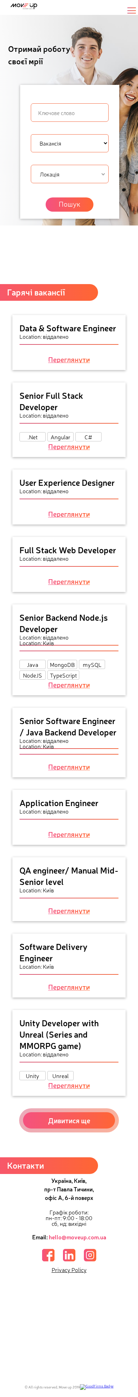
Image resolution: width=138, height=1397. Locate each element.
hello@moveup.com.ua (77, 1237)
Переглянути (69, 359)
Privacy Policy (69, 1269)
